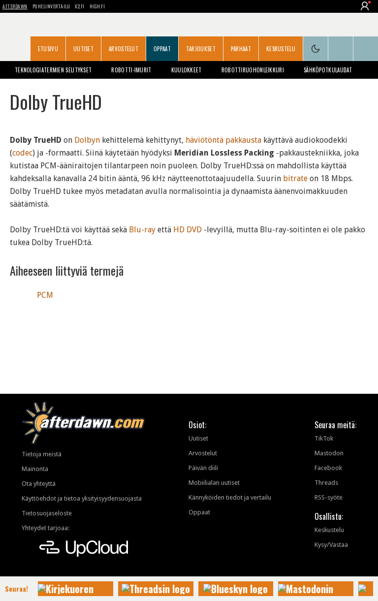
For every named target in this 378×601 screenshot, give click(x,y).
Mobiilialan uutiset (214, 482)
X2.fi (80, 6)
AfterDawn (15, 6)
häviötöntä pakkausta (223, 140)
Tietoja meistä (42, 454)
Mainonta (35, 469)
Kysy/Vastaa (331, 544)
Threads (326, 482)
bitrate (295, 178)
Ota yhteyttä (39, 483)
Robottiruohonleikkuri (252, 70)
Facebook (328, 468)
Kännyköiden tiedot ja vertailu (230, 497)
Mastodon (329, 453)
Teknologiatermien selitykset (53, 70)
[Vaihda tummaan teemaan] (315, 48)
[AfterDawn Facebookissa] (340, 48)
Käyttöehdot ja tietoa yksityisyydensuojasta (82, 498)
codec (22, 153)
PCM (45, 295)
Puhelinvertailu (51, 6)
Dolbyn (87, 140)
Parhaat (241, 49)
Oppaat (162, 49)
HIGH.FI (97, 6)
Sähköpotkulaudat (328, 70)
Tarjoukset (201, 49)
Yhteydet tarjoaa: (45, 528)
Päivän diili (203, 468)
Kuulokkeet (186, 70)
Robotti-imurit (131, 70)
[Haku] (365, 48)
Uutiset (83, 49)
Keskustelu (280, 49)
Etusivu (48, 49)
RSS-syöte (329, 497)
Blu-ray (142, 229)
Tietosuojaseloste (47, 513)
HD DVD (187, 229)
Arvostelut (123, 49)
